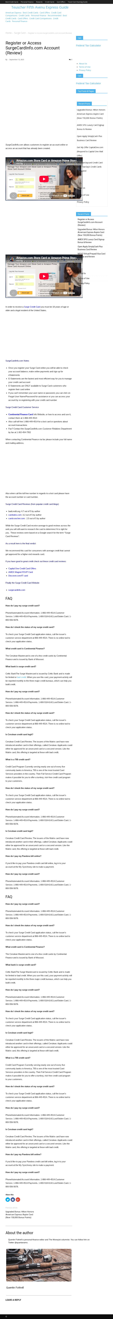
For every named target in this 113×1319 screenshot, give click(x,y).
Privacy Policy (85, 70)
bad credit (21, 677)
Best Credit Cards (12, 2)
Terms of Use (85, 67)
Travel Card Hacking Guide (78, 2)
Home (9, 32)
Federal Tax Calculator (88, 45)
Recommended (54, 15)
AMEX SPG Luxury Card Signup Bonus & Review (91, 240)
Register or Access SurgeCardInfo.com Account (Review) (90, 222)
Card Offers (61, 2)
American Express (13, 12)
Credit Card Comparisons (40, 18)
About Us (83, 63)
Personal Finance (27, 2)
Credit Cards (49, 2)
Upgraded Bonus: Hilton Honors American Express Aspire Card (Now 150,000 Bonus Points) (20, 1214)
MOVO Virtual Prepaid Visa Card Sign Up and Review (91, 255)
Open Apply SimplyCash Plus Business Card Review (90, 248)
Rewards (39, 2)
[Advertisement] (39, 82)
